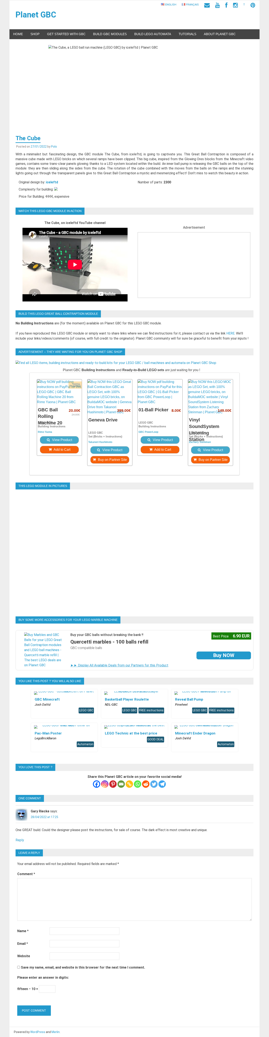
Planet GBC (36, 14)
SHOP (35, 34)
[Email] (121, 784)
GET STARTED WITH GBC (66, 34)
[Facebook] (96, 784)
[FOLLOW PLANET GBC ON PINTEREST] (253, 5)
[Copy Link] (129, 784)
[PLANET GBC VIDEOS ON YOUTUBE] (217, 5)
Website (23, 956)
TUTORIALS (187, 34)
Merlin (55, 1032)
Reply (20, 840)
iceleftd (52, 182)
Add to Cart (61, 449)
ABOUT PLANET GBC (220, 34)
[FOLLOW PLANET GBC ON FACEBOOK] (226, 5)
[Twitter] (154, 784)
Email (22, 944)
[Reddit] (145, 784)
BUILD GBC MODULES (110, 34)
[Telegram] (162, 784)
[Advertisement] (194, 268)
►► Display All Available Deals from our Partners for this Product (119, 665)
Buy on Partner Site (112, 459)
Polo (54, 146)
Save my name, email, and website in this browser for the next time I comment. (83, 967)
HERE (230, 333)
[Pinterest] (113, 784)
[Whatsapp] (137, 784)
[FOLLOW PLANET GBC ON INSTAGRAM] (235, 5)
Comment (26, 874)
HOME (18, 34)
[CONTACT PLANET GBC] (207, 5)
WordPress (37, 1032)
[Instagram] (104, 784)
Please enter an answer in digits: (43, 978)
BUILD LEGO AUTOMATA (152, 34)
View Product (61, 440)
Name (23, 931)
